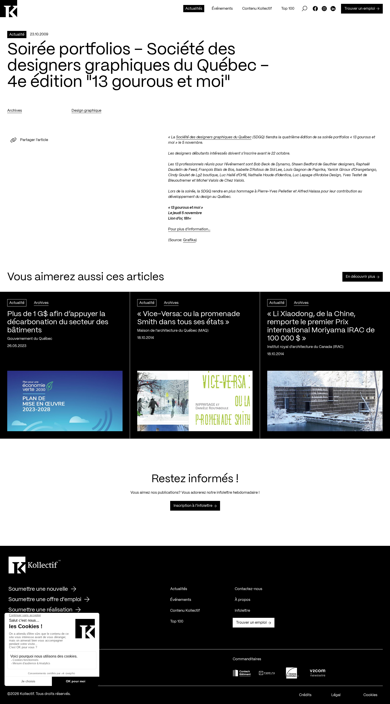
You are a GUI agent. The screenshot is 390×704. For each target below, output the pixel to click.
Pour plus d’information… (189, 229)
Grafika (189, 240)
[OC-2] (292, 673)
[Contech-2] (242, 673)
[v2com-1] (318, 673)
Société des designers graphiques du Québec (213, 137)
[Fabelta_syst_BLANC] (267, 673)
